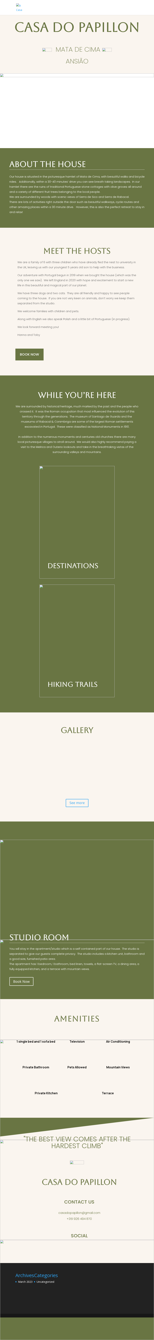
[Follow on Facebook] (79, 1248)
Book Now (29, 354)
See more (77, 802)
